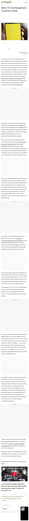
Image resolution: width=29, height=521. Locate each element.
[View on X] (14, 167)
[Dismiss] (27, 508)
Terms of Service (20, 510)
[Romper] (6, 2)
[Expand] (22, 508)
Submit (5, 508)
